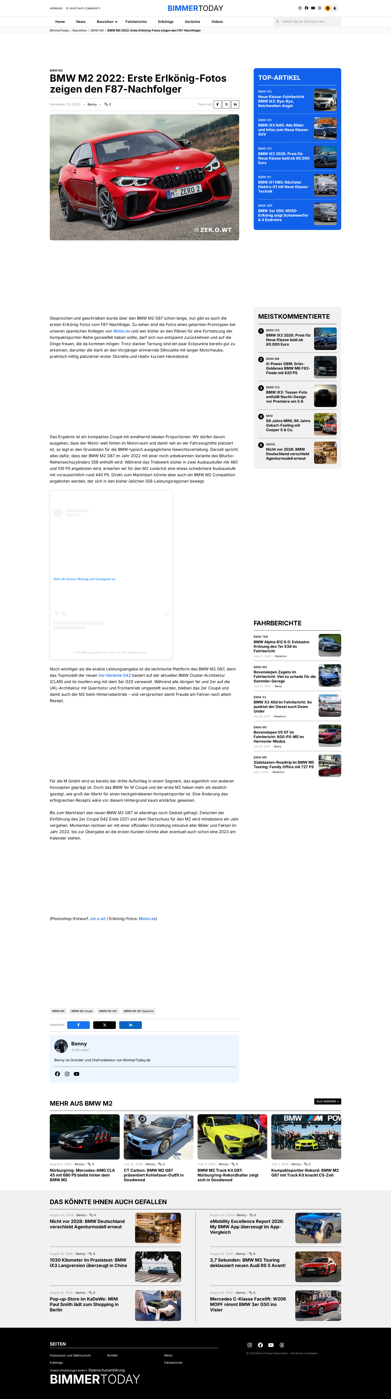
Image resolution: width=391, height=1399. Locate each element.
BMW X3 (260, 697)
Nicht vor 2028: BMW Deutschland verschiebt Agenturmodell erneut (287, 454)
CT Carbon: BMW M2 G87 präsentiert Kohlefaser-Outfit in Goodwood (154, 1175)
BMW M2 (97, 30)
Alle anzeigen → (328, 1101)
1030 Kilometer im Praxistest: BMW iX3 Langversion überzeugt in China (88, 1262)
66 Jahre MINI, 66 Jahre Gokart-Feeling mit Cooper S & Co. (288, 425)
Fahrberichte (136, 21)
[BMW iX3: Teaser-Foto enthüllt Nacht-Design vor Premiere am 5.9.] (325, 395)
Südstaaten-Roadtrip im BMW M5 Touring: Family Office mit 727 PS (284, 764)
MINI (269, 415)
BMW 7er (261, 637)
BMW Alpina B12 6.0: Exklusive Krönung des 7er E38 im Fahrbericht (281, 646)
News (81, 21)
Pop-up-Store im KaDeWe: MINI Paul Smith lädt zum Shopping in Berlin (84, 1304)
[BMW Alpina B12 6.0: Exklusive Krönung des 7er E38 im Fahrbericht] (330, 645)
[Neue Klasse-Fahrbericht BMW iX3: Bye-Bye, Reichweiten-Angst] (325, 99)
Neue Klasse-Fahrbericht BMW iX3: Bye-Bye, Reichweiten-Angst (281, 101)
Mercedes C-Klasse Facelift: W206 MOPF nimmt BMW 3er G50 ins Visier (248, 1304)
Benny (92, 104)
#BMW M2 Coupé (81, 1011)
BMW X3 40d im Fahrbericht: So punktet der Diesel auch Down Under (283, 706)
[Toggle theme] (331, 8)
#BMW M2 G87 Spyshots (139, 1011)
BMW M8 (272, 358)
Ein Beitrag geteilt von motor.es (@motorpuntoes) (111, 652)
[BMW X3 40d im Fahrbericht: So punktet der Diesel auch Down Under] (330, 705)
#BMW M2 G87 (108, 1011)
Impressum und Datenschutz (70, 1355)
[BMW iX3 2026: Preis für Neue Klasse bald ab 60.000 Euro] (325, 157)
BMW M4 (260, 667)
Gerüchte (192, 21)
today (195, 8)
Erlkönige (166, 21)
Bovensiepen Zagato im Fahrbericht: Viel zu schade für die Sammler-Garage (285, 676)
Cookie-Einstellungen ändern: (69, 1370)
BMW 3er (265, 205)
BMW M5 (260, 727)
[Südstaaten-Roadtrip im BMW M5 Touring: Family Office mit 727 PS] (330, 765)
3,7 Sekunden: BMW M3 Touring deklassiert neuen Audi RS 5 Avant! (248, 1262)
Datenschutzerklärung (106, 1370)
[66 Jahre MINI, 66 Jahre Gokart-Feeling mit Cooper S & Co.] (325, 424)
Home (60, 21)
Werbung (56, 8)
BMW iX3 (265, 91)
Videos (217, 21)
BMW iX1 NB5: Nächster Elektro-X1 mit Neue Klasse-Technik (283, 186)
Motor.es (121, 331)
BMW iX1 (264, 177)
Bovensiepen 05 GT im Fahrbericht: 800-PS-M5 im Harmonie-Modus (279, 737)
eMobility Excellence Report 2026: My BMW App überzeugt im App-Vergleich (247, 1227)
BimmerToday (59, 30)
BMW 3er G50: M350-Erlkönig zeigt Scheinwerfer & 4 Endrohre (283, 215)
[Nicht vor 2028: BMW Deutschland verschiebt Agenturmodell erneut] (325, 452)
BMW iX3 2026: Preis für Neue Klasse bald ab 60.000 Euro (284, 158)
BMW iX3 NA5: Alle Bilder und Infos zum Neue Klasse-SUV (283, 129)
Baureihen (105, 21)
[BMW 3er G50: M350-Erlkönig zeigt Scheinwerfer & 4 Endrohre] (325, 214)
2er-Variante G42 (114, 675)
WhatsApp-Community (84, 8)
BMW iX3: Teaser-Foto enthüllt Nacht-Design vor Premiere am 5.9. (286, 397)
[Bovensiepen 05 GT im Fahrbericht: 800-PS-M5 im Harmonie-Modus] (330, 735)
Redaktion (281, 656)
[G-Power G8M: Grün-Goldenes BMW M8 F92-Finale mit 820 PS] (325, 367)
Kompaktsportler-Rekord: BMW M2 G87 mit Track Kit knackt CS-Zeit (305, 1172)
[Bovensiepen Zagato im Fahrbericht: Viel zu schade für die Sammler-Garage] (330, 675)
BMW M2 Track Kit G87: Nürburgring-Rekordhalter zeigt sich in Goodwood (228, 1175)
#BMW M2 (58, 1011)
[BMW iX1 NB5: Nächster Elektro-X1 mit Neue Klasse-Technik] (325, 185)
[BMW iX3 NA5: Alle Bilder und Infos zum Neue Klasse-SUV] (325, 128)
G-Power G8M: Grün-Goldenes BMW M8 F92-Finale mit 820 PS (288, 368)
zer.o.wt (97, 918)
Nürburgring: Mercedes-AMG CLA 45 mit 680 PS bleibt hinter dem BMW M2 (82, 1175)
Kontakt (112, 1355)
